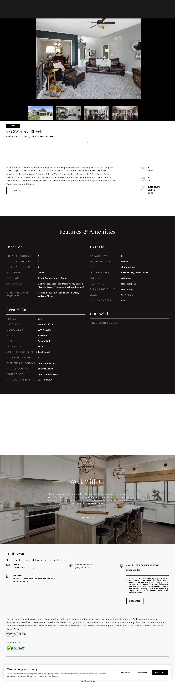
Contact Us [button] (87, 517)
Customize (142, 672)
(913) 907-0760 (82, 567)
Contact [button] (18, 190)
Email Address (134, 569)
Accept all (160, 672)
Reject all (125, 672)
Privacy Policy (135, 592)
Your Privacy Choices (87, 681)
